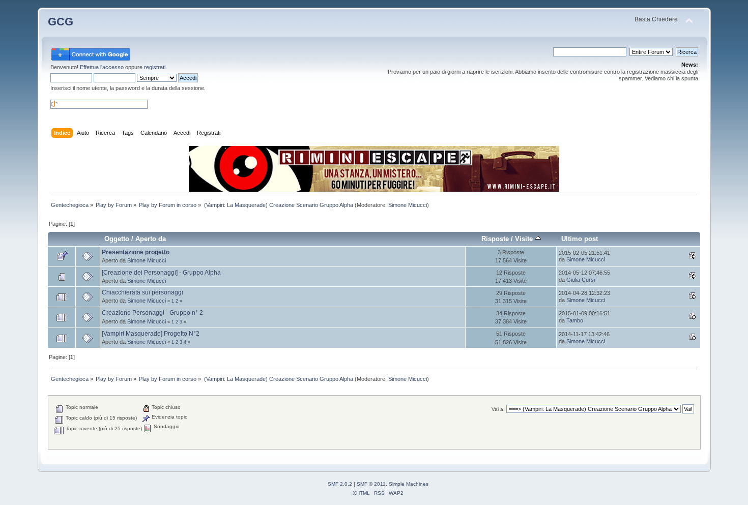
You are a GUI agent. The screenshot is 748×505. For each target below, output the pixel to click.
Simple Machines (408, 484)
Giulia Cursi (580, 280)
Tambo (574, 320)
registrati (154, 67)
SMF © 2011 (371, 484)
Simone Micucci (407, 205)
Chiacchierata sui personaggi (142, 292)
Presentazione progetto (135, 252)
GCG (60, 21)
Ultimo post (579, 239)
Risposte (495, 239)
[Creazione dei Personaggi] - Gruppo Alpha (161, 272)
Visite (525, 239)
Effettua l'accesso (102, 67)
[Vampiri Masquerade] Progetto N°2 (150, 333)
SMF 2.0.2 (340, 484)
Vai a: (498, 409)
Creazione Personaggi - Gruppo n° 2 (152, 312)
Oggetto (116, 239)
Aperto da (150, 239)
